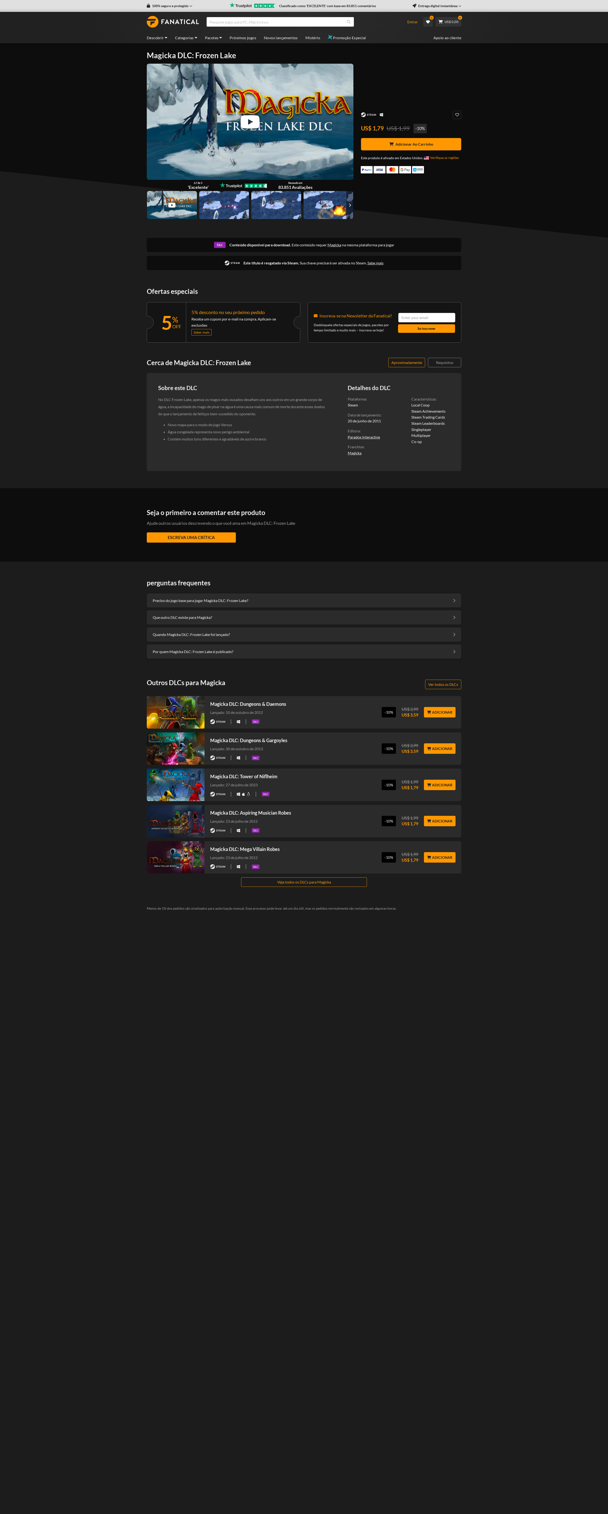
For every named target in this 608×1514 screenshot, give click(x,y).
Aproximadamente (406, 362)
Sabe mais (375, 263)
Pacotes (212, 37)
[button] (169, 6)
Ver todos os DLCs (443, 684)
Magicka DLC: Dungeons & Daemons (248, 704)
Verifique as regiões (444, 158)
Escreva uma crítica (191, 537)
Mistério (312, 37)
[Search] (348, 22)
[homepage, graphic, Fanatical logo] (173, 22)
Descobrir (155, 37)
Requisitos (444, 362)
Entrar (412, 21)
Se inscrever (427, 328)
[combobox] (304, 22)
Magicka (334, 245)
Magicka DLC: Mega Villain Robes (245, 849)
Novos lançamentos (281, 37)
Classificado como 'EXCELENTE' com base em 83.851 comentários (327, 6)
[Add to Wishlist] (457, 115)
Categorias (184, 37)
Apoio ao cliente (447, 37)
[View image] (172, 205)
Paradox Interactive (364, 437)
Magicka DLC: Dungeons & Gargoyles (248, 740)
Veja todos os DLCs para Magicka (304, 882)
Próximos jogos (243, 37)
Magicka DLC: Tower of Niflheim (243, 776)
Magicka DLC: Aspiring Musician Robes (250, 813)
